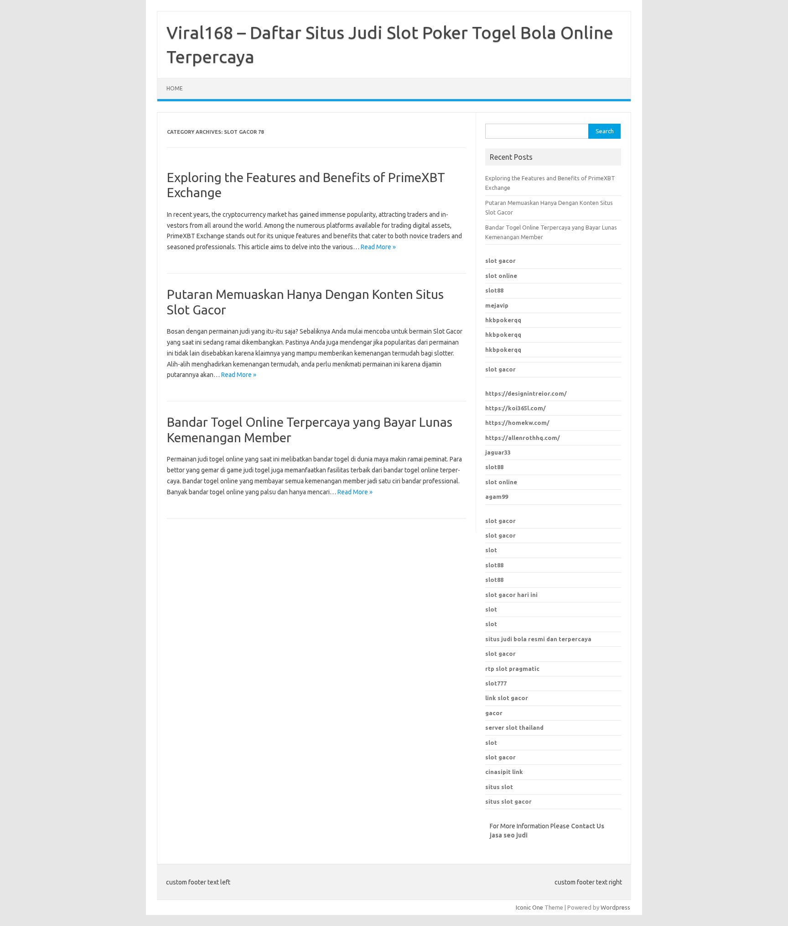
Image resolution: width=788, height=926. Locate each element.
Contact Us (587, 826)
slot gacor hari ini (511, 594)
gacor (494, 713)
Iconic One (529, 907)
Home (174, 88)
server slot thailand (514, 727)
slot (491, 550)
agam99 (496, 496)
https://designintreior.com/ (526, 393)
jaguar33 (498, 452)
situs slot (499, 787)
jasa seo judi (509, 835)
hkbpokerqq (503, 320)
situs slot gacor (508, 801)
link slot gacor (506, 698)
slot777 (496, 683)
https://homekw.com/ (517, 422)
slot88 (494, 290)
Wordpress (615, 907)
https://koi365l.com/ (515, 408)
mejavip (496, 305)
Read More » (378, 247)
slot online (501, 275)
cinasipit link (504, 772)
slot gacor (500, 260)
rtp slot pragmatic (512, 668)
